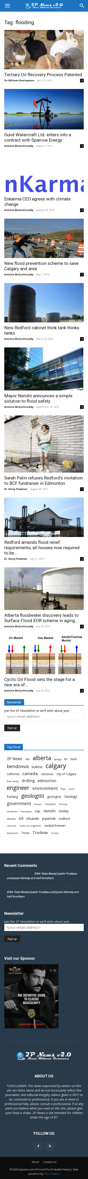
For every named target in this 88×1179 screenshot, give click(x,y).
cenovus (47, 774)
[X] (49, 1146)
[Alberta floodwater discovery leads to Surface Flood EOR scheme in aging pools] (44, 588)
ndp (37, 811)
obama (11, 819)
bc (66, 759)
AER (27, 759)
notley (64, 811)
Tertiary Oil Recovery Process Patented (43, 74)
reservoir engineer (30, 825)
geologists (54, 797)
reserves (11, 825)
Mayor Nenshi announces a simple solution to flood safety (38, 398)
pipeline (49, 818)
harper (38, 804)
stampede (12, 833)
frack (71, 788)
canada (30, 773)
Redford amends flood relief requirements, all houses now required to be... (42, 548)
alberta (42, 758)
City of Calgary (66, 774)
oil (21, 818)
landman (12, 811)
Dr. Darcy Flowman (15, 489)
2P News (14, 758)
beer (74, 759)
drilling (28, 781)
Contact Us (49, 1162)
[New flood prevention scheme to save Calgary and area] (44, 238)
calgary (55, 766)
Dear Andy (13, 781)
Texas (25, 833)
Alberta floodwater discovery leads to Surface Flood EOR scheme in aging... (41, 618)
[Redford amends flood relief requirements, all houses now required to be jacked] (44, 517)
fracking (12, 796)
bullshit (37, 767)
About (35, 1162)
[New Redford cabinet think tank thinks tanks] (44, 302)
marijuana (26, 811)
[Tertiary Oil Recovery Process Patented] (44, 49)
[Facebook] (38, 1146)
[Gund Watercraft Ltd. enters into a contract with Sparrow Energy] (44, 109)
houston (50, 804)
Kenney (63, 804)
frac (63, 789)
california (13, 774)
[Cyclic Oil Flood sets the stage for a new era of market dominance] (44, 654)
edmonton (47, 781)
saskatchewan (54, 825)
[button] (7, 6)
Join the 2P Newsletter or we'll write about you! (36, 711)
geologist (32, 795)
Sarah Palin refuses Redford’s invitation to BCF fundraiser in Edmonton (43, 480)
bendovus (18, 766)
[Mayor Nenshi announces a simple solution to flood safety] (44, 368)
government (19, 803)
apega (57, 759)
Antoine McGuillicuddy (18, 145)
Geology (70, 796)
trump (54, 833)
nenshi (49, 811)
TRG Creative (52, 1174)
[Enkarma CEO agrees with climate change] (44, 174)
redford (64, 818)
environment (45, 788)
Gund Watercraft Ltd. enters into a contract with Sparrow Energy (37, 137)
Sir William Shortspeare (19, 80)
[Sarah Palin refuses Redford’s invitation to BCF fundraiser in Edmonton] (44, 444)
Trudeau (40, 832)
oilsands (32, 818)
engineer (18, 788)
